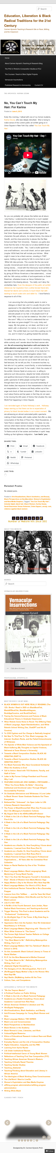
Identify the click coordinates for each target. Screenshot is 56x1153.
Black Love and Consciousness (17, 1021)
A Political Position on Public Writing (20, 993)
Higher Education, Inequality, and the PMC (22, 1044)
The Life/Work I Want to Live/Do (17, 1079)
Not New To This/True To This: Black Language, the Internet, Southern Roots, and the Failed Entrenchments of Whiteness (27, 739)
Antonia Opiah (9, 504)
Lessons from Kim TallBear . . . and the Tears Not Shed (27, 894)
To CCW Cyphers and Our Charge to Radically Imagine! (27, 733)
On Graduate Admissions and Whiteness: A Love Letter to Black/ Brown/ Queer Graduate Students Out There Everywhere (27, 796)
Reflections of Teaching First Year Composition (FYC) (26, 1056)
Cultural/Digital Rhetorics (14, 1033)
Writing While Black (12, 1090)
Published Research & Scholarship (18, 85)
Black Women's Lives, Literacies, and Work (22, 1030)
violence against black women (15, 509)
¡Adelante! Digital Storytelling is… (18, 966)
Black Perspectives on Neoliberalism (18, 499)
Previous (7, 1123)
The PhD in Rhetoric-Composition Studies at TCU (23, 69)
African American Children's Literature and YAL (24, 1004)
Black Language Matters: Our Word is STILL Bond (25, 885)
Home (7, 58)
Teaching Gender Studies (14, 1065)
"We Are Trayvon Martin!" (14, 990)
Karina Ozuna (9, 119)
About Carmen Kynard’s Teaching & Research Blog (24, 63)
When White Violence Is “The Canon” (20, 931)
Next (49, 1123)
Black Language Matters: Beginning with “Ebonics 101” (27, 928)
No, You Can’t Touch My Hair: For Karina (20, 105)
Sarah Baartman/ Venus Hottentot (17, 506)
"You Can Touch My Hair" (39, 501)
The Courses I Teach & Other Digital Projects (21, 74)
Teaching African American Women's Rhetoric (23, 1059)
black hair (20, 504)
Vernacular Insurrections (14, 79)
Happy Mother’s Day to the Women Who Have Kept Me (27, 882)
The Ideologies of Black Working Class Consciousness (27, 1076)
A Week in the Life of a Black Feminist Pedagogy (24, 996)
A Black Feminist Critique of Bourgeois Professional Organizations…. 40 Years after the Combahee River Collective (26, 859)
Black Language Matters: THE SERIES (20, 1019)
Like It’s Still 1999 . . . (13, 902)
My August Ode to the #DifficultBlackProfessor (23, 813)
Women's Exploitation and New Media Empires (24, 1082)
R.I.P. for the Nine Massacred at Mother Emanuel (24, 957)
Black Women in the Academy (16, 1027)
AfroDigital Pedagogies (14, 1007)
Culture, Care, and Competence (17, 980)
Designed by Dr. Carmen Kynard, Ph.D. (28, 1148)
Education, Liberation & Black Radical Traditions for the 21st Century (27, 20)
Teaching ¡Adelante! (12, 1067)
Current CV (39, 85)
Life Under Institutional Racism (17, 1050)
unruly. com (46, 506)
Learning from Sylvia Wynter (16, 1047)
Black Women (29, 504)
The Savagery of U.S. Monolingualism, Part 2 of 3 (25, 968)
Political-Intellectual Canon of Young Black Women (25, 1053)
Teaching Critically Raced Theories (18, 1062)
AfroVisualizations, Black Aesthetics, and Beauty (30, 496)
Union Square (36, 506)
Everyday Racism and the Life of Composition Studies (27, 1042)
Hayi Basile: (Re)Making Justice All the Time (22, 977)
